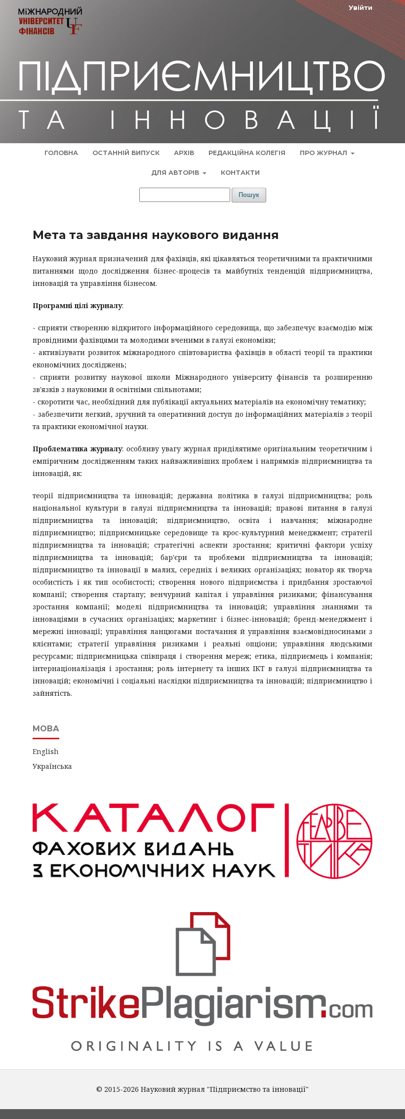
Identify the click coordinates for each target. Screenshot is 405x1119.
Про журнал (324, 153)
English (46, 751)
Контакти (240, 172)
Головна (61, 153)
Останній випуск (126, 153)
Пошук (249, 195)
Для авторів (176, 172)
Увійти (360, 7)
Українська (52, 766)
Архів (184, 153)
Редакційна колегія (246, 153)
